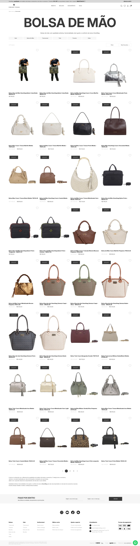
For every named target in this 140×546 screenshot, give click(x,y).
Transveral (11, 525)
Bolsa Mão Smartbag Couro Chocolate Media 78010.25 (115, 146)
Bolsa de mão (12, 532)
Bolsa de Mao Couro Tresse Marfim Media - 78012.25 (53, 146)
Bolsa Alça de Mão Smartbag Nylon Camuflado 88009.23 (23, 93)
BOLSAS (61, 5)
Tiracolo (11, 527)
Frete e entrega (41, 527)
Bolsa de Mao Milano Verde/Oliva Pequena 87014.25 (84, 409)
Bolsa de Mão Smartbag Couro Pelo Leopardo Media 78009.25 (85, 461)
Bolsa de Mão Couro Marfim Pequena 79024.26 (116, 250)
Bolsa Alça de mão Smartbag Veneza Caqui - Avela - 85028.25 (53, 304)
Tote (10, 534)
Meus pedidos (55, 525)
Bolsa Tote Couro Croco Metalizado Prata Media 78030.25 (114, 93)
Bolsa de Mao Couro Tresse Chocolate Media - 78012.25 (54, 461)
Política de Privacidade (76, 527)
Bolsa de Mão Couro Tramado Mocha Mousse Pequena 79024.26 (85, 251)
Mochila (10, 529)
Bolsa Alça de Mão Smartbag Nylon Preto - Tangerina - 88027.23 (22, 251)
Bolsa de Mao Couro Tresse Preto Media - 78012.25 (83, 146)
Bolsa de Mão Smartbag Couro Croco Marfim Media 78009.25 (84, 93)
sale (16, 38)
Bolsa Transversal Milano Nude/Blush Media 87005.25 (115, 356)
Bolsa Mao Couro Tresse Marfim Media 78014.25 (21, 146)
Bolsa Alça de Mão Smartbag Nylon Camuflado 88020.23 (54, 93)
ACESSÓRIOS (71, 5)
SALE (80, 5)
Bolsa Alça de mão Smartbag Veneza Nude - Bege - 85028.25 (53, 356)
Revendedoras (40, 529)
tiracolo (74, 38)
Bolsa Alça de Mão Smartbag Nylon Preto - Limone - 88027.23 (53, 251)
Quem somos (40, 525)
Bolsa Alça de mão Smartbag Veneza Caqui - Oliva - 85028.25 (84, 304)
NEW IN (53, 5)
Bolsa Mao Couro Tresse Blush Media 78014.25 (23, 198)
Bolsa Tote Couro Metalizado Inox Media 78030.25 (21, 409)
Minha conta (55, 527)
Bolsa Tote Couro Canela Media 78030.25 (22, 461)
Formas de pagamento (76, 529)
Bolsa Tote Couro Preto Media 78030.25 (113, 461)
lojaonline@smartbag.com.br (99, 528)
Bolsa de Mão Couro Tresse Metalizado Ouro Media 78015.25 (84, 199)
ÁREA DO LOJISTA (127, 1)
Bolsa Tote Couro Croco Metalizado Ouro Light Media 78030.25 (54, 409)
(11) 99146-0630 (96, 525)
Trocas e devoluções (76, 525)
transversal (45, 38)
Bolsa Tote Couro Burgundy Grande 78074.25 (85, 356)
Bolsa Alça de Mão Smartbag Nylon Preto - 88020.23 (114, 199)
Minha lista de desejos (57, 529)
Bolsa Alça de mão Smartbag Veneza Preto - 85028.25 (22, 356)
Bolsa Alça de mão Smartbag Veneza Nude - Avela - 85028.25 (115, 304)
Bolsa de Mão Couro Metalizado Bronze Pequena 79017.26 (21, 304)
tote (60, 38)
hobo (89, 38)
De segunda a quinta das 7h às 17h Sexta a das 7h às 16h (100, 531)
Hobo (10, 536)
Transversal (26, 525)
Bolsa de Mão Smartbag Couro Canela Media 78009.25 (53, 199)
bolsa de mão (30, 38)
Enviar (116, 499)
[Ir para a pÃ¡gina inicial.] (14, 6)
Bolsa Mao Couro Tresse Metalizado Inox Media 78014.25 (116, 409)
